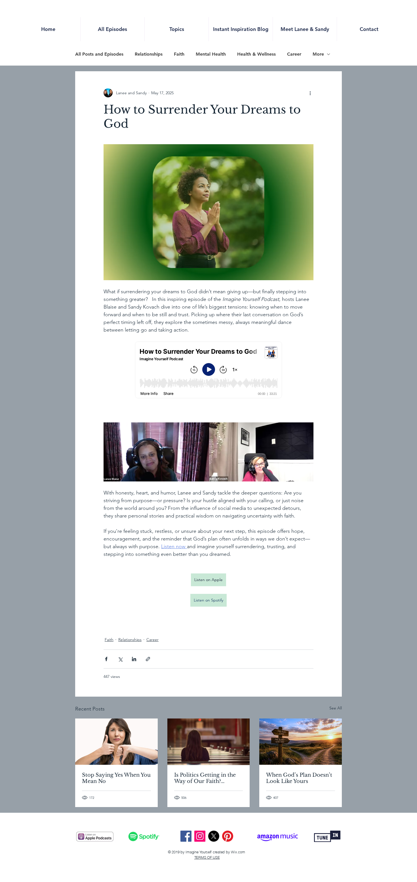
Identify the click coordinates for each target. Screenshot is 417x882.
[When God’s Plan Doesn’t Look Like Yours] (300, 741)
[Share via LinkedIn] (134, 659)
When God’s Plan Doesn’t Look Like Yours (299, 778)
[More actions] (310, 92)
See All (335, 708)
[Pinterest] (227, 836)
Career (294, 54)
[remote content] (208, 370)
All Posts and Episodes (99, 54)
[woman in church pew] (208, 741)
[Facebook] (185, 836)
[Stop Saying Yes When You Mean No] (116, 741)
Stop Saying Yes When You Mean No (116, 778)
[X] (213, 836)
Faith (179, 54)
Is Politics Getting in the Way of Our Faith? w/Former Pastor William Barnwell (207, 778)
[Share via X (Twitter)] (120, 659)
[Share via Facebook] (106, 659)
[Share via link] (148, 659)
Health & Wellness (256, 54)
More (318, 54)
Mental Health (211, 54)
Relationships (149, 54)
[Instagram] (199, 836)
